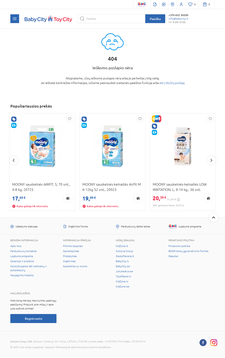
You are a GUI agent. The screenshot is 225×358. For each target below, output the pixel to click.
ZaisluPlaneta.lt (125, 256)
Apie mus (15, 246)
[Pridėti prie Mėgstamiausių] (69, 118)
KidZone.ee (122, 286)
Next (211, 160)
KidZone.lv (122, 281)
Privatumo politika (179, 246)
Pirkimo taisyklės (73, 246)
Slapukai (173, 256)
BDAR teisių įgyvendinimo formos (188, 251)
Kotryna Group (124, 251)
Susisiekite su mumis (75, 266)
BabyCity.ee (123, 266)
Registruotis (33, 318)
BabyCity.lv (122, 261)
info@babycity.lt (178, 18)
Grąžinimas (69, 261)
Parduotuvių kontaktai (23, 251)
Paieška (155, 19)
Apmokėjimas (71, 251)
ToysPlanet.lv (123, 276)
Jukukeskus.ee (124, 271)
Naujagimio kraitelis (22, 275)
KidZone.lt (122, 246)
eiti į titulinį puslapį (172, 83)
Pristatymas (70, 256)
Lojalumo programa (21, 256)
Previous (13, 160)
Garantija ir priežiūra (22, 261)
